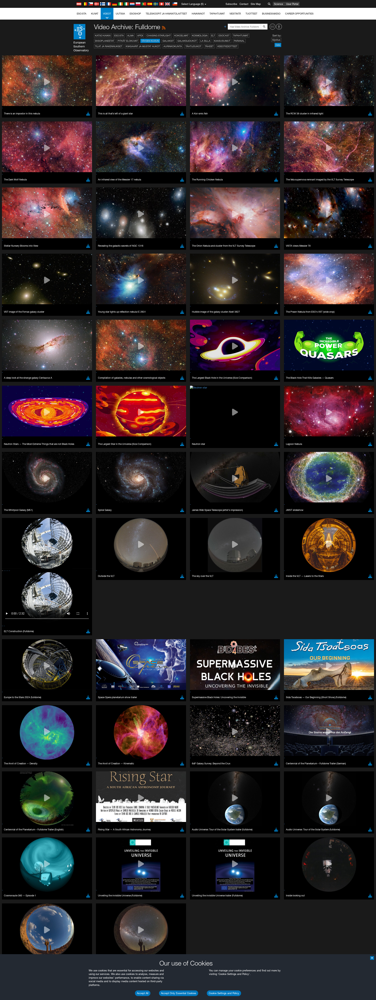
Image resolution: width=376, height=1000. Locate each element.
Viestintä (235, 13)
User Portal (292, 3)
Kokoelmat (181, 35)
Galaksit (168, 40)
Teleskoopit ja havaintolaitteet (166, 13)
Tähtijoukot (193, 46)
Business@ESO (271, 13)
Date (278, 44)
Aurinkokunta (173, 46)
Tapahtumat (217, 13)
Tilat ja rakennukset (108, 46)
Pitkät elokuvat (128, 40)
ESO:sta (81, 13)
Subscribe (231, 3)
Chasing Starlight (159, 35)
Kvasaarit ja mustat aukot (143, 46)
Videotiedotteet (227, 46)
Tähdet (209, 46)
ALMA (130, 35)
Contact (244, 3)
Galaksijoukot (187, 40)
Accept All (142, 993)
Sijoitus (276, 39)
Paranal (239, 40)
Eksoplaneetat (104, 40)
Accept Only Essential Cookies (178, 993)
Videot (107, 13)
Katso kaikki (103, 35)
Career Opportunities (299, 13)
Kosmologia (200, 35)
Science (278, 3)
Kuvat (94, 13)
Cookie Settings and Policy (224, 993)
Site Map (256, 3)
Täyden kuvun (150, 40)
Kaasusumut (222, 40)
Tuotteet (251, 13)
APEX (140, 35)
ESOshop (135, 13)
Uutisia (120, 13)
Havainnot (198, 13)
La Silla (205, 40)
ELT (213, 35)
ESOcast (224, 35)
